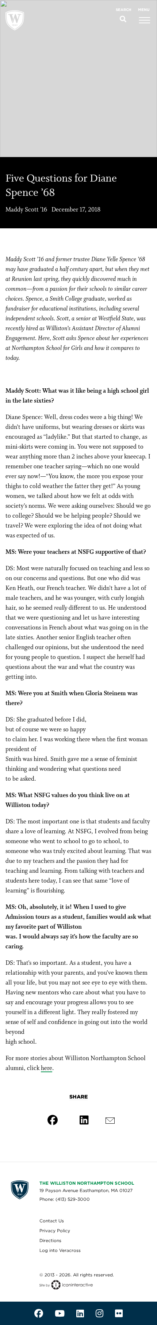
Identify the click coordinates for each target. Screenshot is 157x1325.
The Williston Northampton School (86, 1183)
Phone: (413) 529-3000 (64, 1199)
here (46, 1068)
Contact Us (51, 1220)
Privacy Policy (54, 1230)
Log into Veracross (60, 1250)
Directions (50, 1240)
